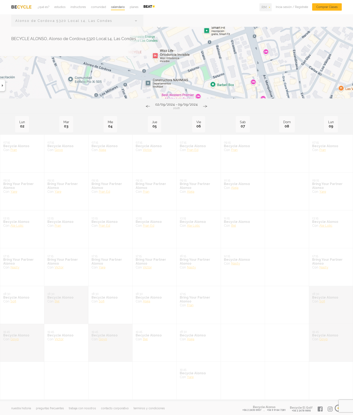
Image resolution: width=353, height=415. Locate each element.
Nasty (14, 267)
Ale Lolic (16, 226)
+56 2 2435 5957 (251, 410)
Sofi (13, 301)
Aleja (102, 150)
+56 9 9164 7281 (276, 410)
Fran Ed (192, 150)
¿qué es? (43, 7)
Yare (13, 192)
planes (134, 7)
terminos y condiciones (149, 408)
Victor (147, 150)
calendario (118, 7)
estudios (60, 7)
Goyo (59, 150)
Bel (233, 226)
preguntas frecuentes (50, 408)
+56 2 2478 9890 (301, 410)
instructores (78, 7)
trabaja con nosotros (82, 408)
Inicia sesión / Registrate (292, 7)
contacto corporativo (115, 408)
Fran (13, 150)
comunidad (98, 7)
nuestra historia (21, 408)
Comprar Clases (327, 7)
